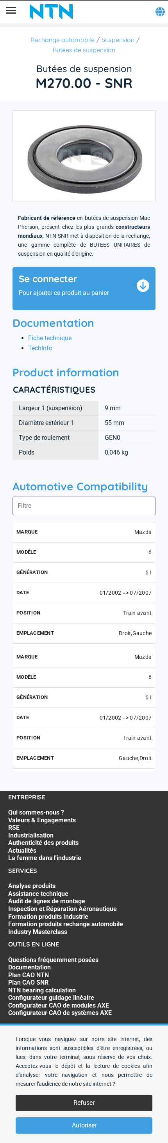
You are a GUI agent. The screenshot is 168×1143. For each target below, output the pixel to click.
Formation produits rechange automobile (65, 924)
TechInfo (40, 348)
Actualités (22, 850)
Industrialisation (31, 835)
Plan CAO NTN (28, 975)
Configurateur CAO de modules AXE (58, 1005)
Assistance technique (38, 893)
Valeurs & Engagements (42, 820)
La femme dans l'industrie (44, 858)
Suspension (118, 40)
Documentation (29, 967)
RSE (14, 827)
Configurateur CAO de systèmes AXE (60, 1013)
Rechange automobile (62, 40)
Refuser (84, 1102)
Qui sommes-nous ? (36, 812)
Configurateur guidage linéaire (51, 997)
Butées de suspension (84, 50)
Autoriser (84, 1125)
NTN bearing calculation (42, 990)
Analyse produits (31, 886)
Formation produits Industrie (48, 916)
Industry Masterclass (37, 932)
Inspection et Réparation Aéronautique (62, 909)
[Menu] (11, 12)
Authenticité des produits (43, 842)
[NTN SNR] (51, 11)
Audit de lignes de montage (46, 901)
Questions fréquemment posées (53, 960)
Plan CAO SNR (28, 982)
